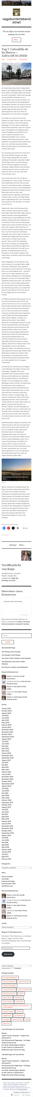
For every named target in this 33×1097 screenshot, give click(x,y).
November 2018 (7, 828)
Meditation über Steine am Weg (13, 1050)
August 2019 (6, 807)
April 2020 (5, 795)
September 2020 (8, 784)
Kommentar (24, 615)
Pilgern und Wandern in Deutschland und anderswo (15, 1006)
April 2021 (5, 767)
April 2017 (5, 856)
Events (21, 994)
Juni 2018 (5, 840)
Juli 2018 (5, 838)
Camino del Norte (9, 981)
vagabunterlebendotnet (16, 20)
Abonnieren (8, 954)
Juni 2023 (5, 718)
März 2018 (5, 847)
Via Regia (6, 1019)
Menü (16, 40)
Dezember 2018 (7, 826)
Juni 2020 (5, 791)
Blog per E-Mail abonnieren (12, 932)
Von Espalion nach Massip (11, 655)
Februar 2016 (6, 859)
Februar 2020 (6, 800)
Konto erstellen (7, 876)
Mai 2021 (5, 765)
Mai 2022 (5, 746)
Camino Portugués (9, 986)
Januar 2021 (6, 774)
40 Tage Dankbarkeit (10, 978)
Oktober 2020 (7, 781)
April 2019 (5, 817)
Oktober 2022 (7, 734)
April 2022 (5, 748)
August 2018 (6, 835)
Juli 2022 (5, 741)
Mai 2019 (5, 814)
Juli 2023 (5, 715)
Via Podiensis (18, 1015)
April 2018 (5, 845)
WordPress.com (7, 886)
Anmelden (5, 879)
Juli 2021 (5, 762)
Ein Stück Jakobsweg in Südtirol (13, 1045)
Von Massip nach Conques (11, 652)
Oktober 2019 (6, 805)
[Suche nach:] (17, 635)
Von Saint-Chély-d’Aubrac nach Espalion (16, 658)
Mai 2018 (5, 842)
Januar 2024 (6, 708)
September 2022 (8, 737)
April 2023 (5, 720)
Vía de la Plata (23, 59)
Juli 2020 (5, 788)
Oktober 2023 (7, 711)
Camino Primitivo (9, 990)
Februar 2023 (6, 725)
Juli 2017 (5, 854)
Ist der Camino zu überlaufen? (13, 1047)
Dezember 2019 (7, 802)
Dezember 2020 (7, 777)
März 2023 (5, 723)
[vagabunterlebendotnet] (16, 3)
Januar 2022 (6, 753)
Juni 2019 (5, 812)
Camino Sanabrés (24, 990)
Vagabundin (7, 1015)
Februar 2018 (6, 849)
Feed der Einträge (8, 881)
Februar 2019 (6, 821)
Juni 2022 (5, 744)
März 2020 (5, 798)
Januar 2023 (6, 727)
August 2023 (6, 713)
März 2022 (5, 751)
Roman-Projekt (8, 1011)
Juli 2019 (5, 809)
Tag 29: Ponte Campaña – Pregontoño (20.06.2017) (15, 1037)
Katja (3, 59)
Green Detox (7, 998)
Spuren (4, 1033)
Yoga (27, 1019)
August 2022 (6, 739)
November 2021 (7, 755)
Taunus (19, 1011)
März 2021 (5, 770)
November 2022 (7, 732)
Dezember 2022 (7, 730)
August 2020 (6, 786)
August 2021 (6, 760)
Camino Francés (23, 981)
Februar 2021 (6, 772)
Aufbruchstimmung (9, 1043)
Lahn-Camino (7, 1002)
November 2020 (7, 779)
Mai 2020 (5, 793)
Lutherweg (19, 1002)
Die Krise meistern (9, 994)
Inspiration (18, 998)
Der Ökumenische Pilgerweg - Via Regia (16, 1040)
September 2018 (8, 833)
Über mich (6, 1023)
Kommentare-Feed (8, 883)
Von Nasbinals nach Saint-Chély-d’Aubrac (13, 663)
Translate (17, 968)
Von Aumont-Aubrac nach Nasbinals (15, 667)
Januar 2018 (6, 852)
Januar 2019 (6, 824)
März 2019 (5, 819)
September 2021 (8, 758)
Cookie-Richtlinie (22, 1089)
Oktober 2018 (7, 831)
